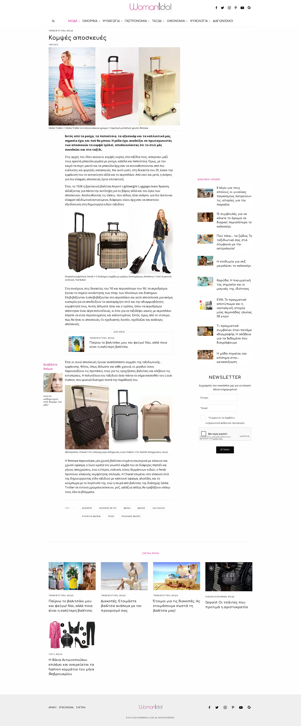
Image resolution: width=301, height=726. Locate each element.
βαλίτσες (141, 508)
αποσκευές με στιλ (107, 508)
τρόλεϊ (111, 516)
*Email (203, 408)
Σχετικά (80, 707)
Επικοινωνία (66, 707)
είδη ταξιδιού (159, 508)
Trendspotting (57, 31)
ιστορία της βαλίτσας (91, 516)
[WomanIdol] (150, 8)
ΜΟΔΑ (70, 31)
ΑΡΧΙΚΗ (52, 707)
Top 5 (52, 654)
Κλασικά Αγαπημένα (216, 596)
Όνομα (204, 397)
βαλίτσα (127, 508)
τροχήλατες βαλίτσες (131, 516)
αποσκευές (87, 508)
